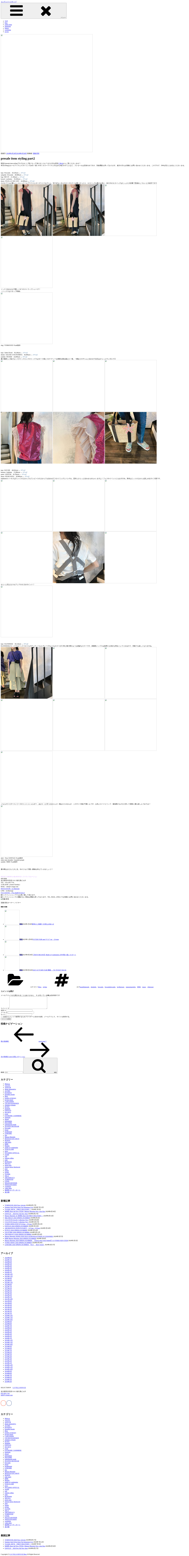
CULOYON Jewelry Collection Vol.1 (16, 1222)
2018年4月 (8, 1381)
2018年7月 (8, 1375)
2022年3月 (8, 1293)
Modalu (7, 1146)
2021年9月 (8, 1301)
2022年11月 (9, 1282)
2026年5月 (8, 1264)
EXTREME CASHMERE (13, 1116)
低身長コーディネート (12, 1190)
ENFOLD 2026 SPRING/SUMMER (16, 1226)
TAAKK (7, 1174)
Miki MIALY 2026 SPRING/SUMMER (17, 1218)
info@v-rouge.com (7, 1395)
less (6, 1135)
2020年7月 (8, 1326)
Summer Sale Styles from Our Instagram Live (19, 1207)
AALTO (7, 1086)
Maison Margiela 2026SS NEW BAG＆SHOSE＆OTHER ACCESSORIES (29, 1236)
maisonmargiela (131, 987)
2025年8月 (8, 1280)
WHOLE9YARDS (11, 1185)
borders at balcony (10, 1098)
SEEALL (8, 1163)
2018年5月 (8, 1379)
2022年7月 (8, 1286)
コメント (5, 1008)
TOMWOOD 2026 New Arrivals (15, 1205)
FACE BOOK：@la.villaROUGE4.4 (13, 893)
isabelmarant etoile (10, 1124)
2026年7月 (8, 1260)
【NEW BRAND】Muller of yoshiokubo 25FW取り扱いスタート (54, 955)
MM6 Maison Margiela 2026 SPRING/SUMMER (20, 1238)
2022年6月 (8, 1289)
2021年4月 (8, 1307)
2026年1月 (8, 1272)
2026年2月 (8, 1270)
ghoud (7, 1119)
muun (144, 987)
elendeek (93, 987)
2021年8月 (8, 1303)
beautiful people (10, 1094)
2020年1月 (8, 1338)
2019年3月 (8, 1359)
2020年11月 (9, 1317)
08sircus (7, 1084)
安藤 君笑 (36, 153)
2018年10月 (9, 1369)
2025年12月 (9, 1274)
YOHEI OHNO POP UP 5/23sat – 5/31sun (18, 1224)
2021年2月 (8, 1311)
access (7, 32)
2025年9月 (8, 1278)
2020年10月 (9, 1320)
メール (4, 1012)
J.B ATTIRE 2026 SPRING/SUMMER (17, 1232)
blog (6, 23)
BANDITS (8, 1093)
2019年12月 (9, 1340)
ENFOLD (8, 1110)
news (6, 1151)
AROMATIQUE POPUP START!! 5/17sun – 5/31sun (22, 1228)
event (6, 1114)
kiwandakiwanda (110, 987)
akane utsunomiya (10, 1089)
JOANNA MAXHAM (12, 1126)
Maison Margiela (10, 1137)
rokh (6, 1160)
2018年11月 (9, 1367)
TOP (6, 21)
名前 (3, 1010)
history (7, 28)
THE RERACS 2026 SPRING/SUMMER (18, 1234)
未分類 (7, 1192)
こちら (60, 163)
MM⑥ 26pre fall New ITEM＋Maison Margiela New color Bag (25, 1211)
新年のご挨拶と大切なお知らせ (43, 924)
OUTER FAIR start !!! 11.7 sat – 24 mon (46, 939)
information (8, 1121)
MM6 (139, 987)
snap (6, 1169)
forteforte (7, 1117)
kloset (6, 1130)
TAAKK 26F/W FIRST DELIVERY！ (18, 1209)
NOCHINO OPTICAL (12, 1153)
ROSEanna (8, 1162)
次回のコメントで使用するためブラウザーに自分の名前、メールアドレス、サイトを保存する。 (37, 1017)
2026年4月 (8, 1266)
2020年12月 (9, 1315)
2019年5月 (8, 1355)
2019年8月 (8, 1348)
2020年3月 (8, 1334)
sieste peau (8, 1165)
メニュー (63, 17)
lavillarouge (120, 987)
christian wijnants (10, 1105)
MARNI (7, 1140)
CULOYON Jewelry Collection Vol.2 (16, 1220)
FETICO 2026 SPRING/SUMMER (16, 1230)
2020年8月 (8, 1324)
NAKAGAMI (9, 1149)
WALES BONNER (11, 1183)
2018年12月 (9, 1365)
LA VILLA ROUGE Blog (18, 1554)
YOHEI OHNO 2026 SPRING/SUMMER (18, 1242)
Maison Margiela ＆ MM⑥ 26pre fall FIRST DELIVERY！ (24, 1216)
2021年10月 (9, 1299)
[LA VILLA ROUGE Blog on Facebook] (9, 1403)
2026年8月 (8, 1258)
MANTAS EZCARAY (12, 1139)
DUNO (7, 1107)
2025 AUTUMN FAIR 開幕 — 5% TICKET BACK (49, 970)
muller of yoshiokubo (11, 1147)
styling (45, 987)
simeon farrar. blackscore (12, 1167)
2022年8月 (8, 1284)
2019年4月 (8, 1357)
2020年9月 (8, 1322)
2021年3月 (8, 1309)
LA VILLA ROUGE (19, 1387)
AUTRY (7, 1091)
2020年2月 (8, 1336)
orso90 (7, 1155)
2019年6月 (8, 1353)
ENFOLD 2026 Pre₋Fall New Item (16, 1214)
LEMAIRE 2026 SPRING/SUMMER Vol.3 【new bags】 (24, 1245)
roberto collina (9, 1158)
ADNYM (8, 1087)
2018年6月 (8, 1377)
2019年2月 (8, 1361)
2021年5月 (8, 1305)
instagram (8, 26)
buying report (9, 1100)
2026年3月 (8, 1268)
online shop (8, 24)
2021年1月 (8, 1313)
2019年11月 (9, 1342)
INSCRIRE (8, 1123)
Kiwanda (7, 1128)
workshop (8, 30)
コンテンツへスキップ (9, 2)
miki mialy (8, 1142)
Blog (21, 924)
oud (6, 1156)
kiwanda (100, 987)
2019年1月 (8, 1363)
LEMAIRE (8, 1133)
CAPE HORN (9, 1101)
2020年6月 (8, 1328)
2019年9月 (8, 1346)
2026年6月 (8, 1262)
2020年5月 (8, 1330)
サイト (3, 1014)
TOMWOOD (9, 1179)
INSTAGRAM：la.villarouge (10, 889)
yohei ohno (8, 1188)
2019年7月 (8, 1350)
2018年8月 (8, 1373)
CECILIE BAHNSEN (12, 1103)
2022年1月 (8, 1297)
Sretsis (7, 1170)
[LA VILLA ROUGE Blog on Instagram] (3, 1403)
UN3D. (7, 1181)
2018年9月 (8, 1371)
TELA (7, 1176)
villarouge (150, 987)
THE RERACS (10, 1177)
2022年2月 (8, 1295)
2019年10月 (9, 1344)
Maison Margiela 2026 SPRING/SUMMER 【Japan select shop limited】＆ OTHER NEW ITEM (36, 1240)
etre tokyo (8, 1112)
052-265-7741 (5, 1393)
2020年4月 (8, 1332)
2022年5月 (8, 1291)
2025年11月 (9, 1276)
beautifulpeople (84, 987)
